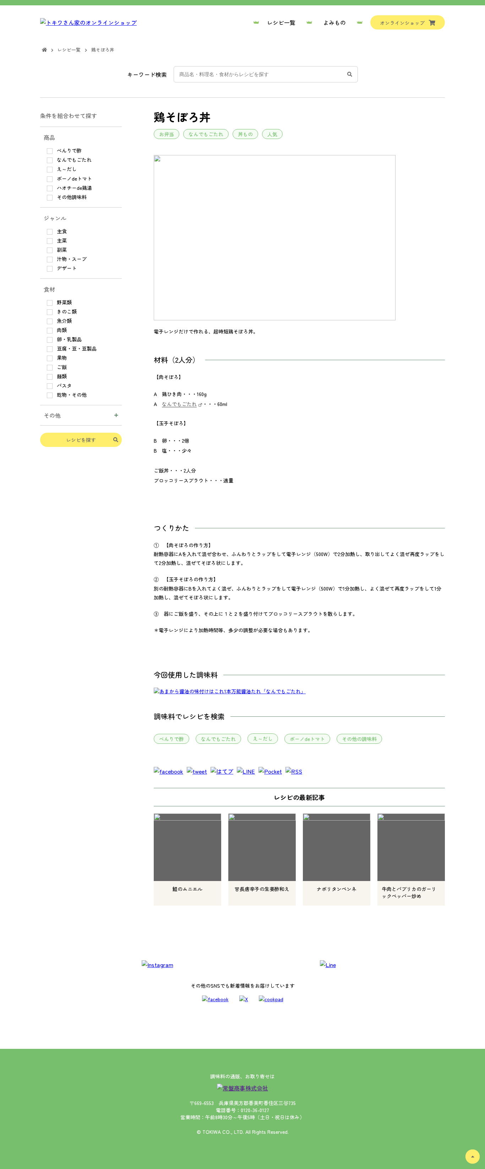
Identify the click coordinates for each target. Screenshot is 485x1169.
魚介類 (63, 320)
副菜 (61, 249)
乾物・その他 (71, 394)
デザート (66, 268)
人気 (272, 134)
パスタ (63, 385)
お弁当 (166, 134)
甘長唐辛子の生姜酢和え (262, 888)
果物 (61, 357)
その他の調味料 (359, 738)
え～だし (263, 738)
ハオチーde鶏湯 (73, 187)
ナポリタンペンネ (336, 888)
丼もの (245, 134)
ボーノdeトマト (307, 738)
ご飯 (61, 366)
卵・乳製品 (68, 339)
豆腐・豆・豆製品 (76, 348)
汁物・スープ (71, 258)
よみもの (334, 22)
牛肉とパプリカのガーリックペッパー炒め (409, 892)
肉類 (61, 329)
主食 (61, 231)
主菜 (61, 240)
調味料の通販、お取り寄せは (242, 1076)
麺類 (61, 376)
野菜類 (63, 302)
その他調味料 (71, 197)
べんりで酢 (171, 738)
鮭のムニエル (187, 888)
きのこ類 (66, 311)
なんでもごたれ (206, 134)
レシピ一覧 (281, 22)
